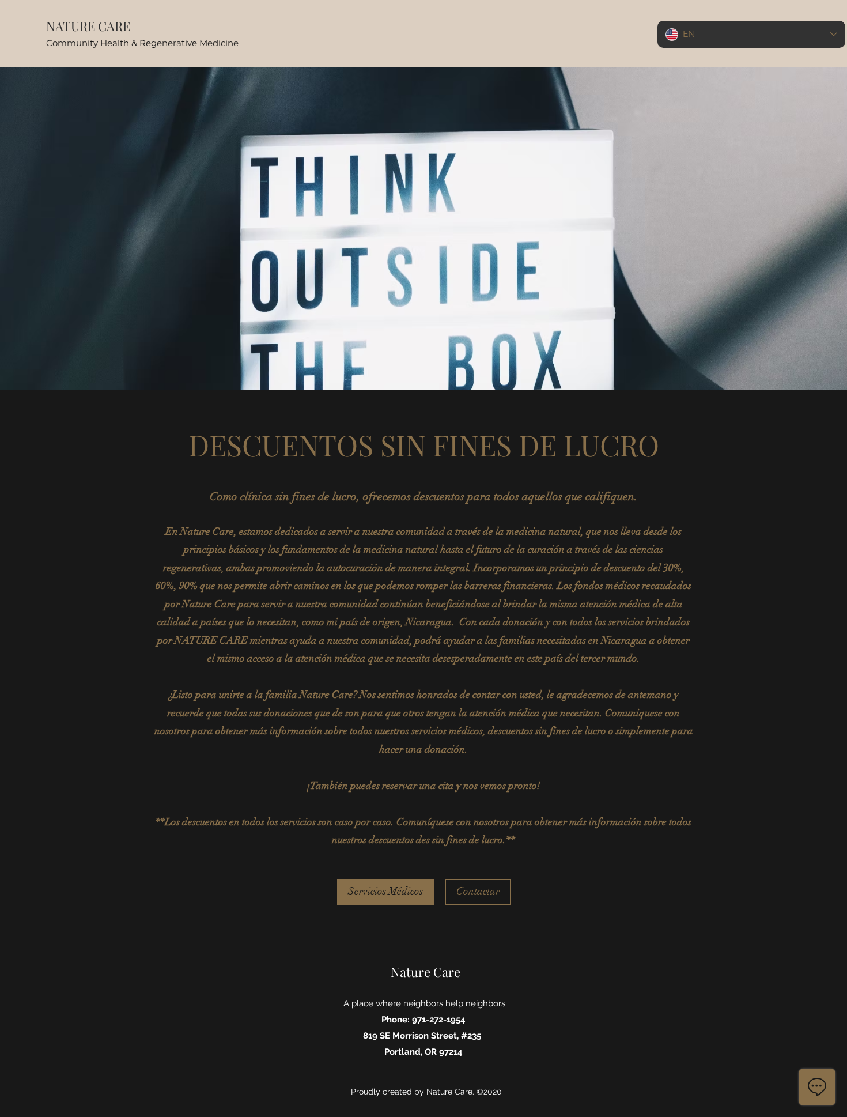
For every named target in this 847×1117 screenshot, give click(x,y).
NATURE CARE (88, 26)
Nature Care (425, 971)
